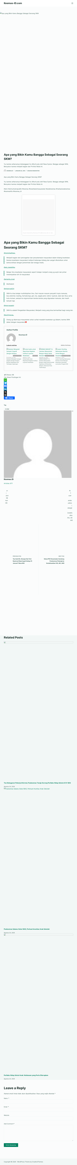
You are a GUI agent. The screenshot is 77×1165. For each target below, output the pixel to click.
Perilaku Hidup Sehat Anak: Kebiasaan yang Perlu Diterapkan (26, 1075)
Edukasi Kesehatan (33, 170)
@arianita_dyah (9, 279)
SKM (7, 409)
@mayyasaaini (9, 305)
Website (6, 1115)
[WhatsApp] (38, 379)
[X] (38, 391)
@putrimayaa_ (9, 315)
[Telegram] (38, 382)
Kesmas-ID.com (13, 3)
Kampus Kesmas (17, 355)
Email (6, 1107)
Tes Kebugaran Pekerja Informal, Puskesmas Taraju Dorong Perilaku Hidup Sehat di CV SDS (37, 783)
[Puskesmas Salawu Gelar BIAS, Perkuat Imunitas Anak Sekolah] (38, 858)
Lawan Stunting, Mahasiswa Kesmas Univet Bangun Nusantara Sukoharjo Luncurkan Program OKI (62, 361)
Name (6, 1098)
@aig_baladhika (9, 267)
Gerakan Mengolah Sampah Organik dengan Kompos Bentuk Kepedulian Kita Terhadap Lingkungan (13, 361)
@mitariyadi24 (9, 289)
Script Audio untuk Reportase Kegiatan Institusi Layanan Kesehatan (30, 360)
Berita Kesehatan (50, 355)
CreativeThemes (37, 1162)
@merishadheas (9, 253)
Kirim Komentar (11, 1145)
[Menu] (72, 3)
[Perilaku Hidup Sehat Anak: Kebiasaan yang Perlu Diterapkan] (38, 1004)
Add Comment (9, 1124)
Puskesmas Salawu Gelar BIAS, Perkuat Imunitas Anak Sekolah (27, 929)
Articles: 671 (8, 483)
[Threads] (38, 394)
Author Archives (66, 345)
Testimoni (35, 355)
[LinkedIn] (38, 388)
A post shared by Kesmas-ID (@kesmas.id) (35, 233)
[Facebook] (38, 385)
